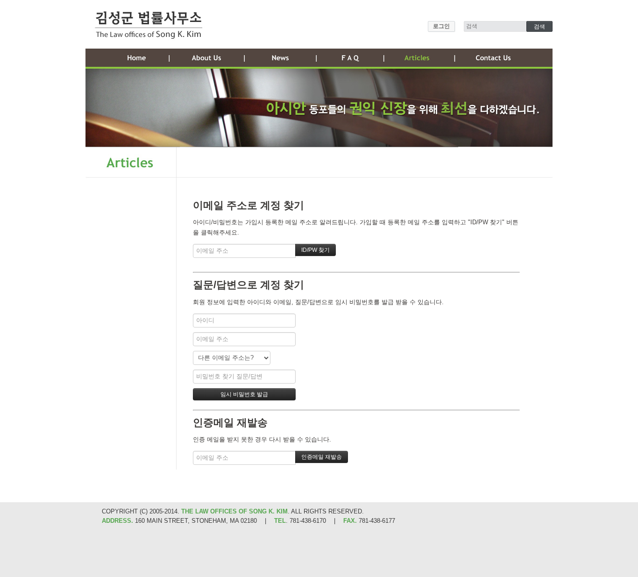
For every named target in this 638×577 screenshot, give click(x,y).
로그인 (441, 26)
